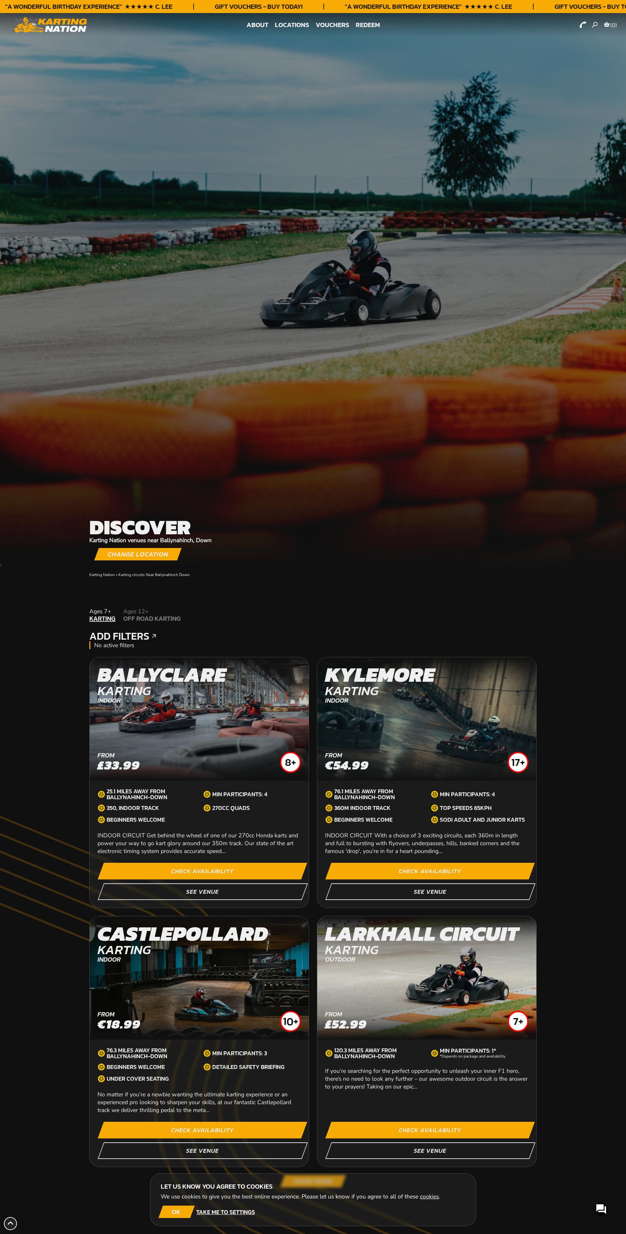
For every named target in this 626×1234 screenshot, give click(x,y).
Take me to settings (225, 1212)
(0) (613, 25)
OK (176, 1212)
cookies (429, 1196)
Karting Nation (102, 574)
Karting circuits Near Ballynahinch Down (154, 574)
